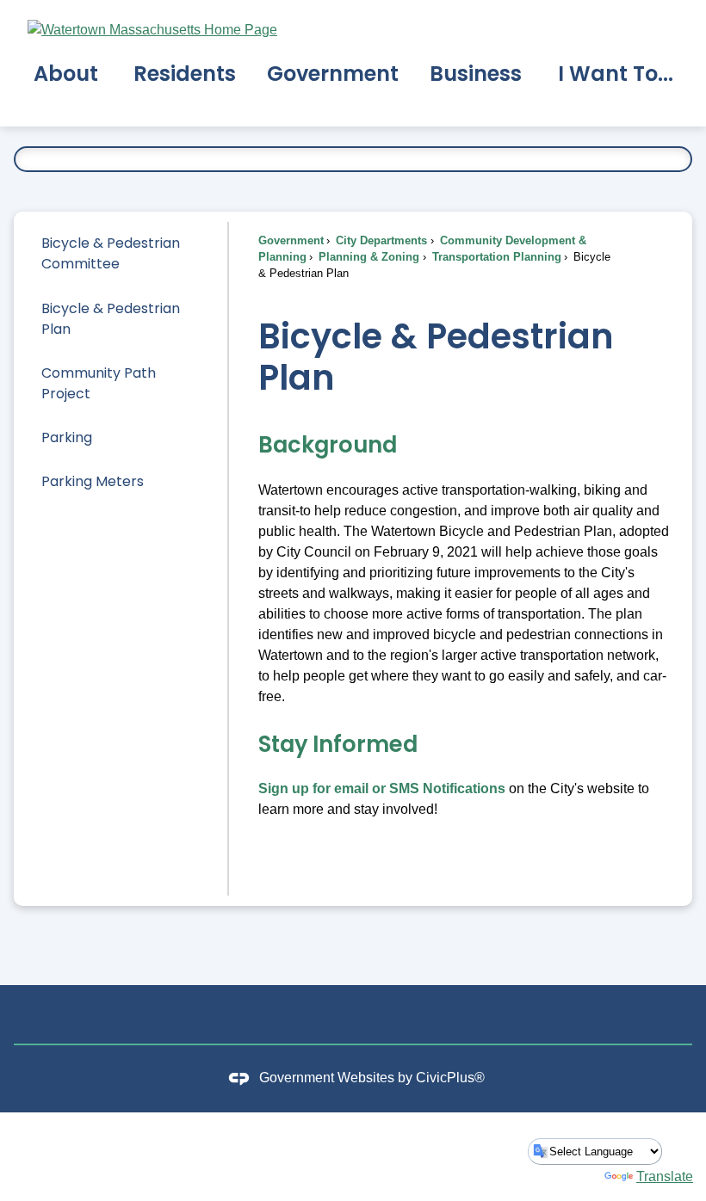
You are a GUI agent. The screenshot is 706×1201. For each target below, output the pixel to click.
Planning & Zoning (367, 256)
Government (291, 240)
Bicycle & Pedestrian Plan (110, 319)
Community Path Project (98, 383)
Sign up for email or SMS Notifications (381, 788)
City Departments (379, 240)
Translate (664, 1176)
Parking (66, 437)
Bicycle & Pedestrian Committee (110, 253)
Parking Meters (92, 481)
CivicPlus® (450, 1077)
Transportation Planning (495, 256)
